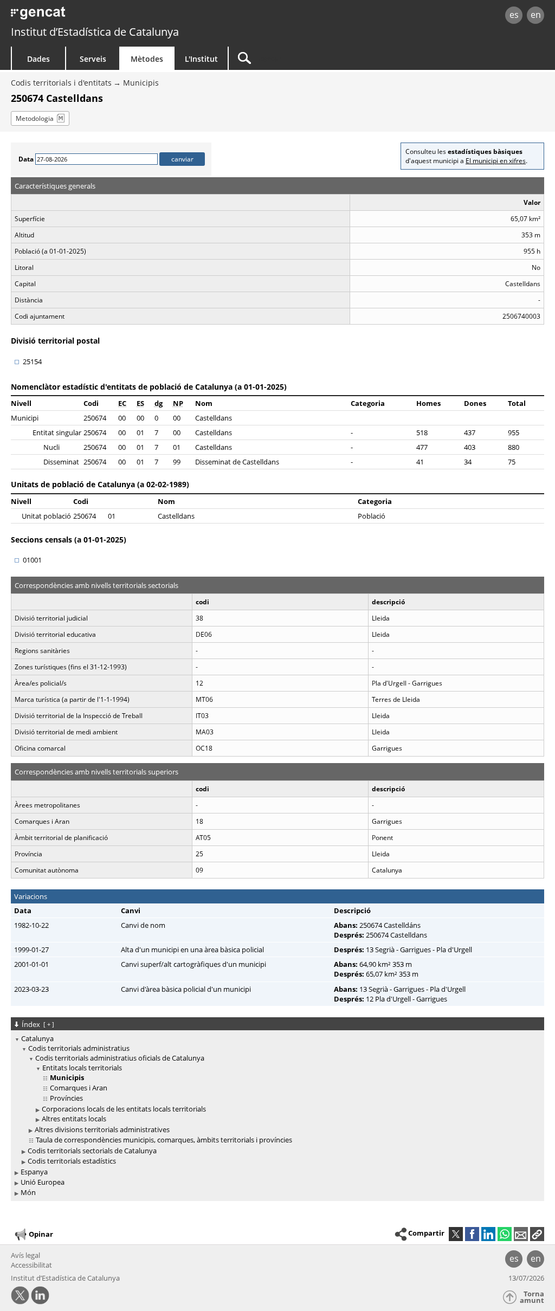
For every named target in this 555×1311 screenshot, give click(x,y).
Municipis (141, 83)
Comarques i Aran (78, 1088)
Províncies (66, 1098)
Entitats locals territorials (82, 1068)
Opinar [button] (41, 1233)
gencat (117, 16)
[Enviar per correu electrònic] (521, 1234)
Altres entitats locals (74, 1118)
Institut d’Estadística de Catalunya (95, 31)
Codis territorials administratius (79, 1048)
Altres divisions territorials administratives (102, 1129)
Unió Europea (42, 1182)
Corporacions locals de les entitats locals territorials (124, 1109)
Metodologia (35, 118)
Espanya (34, 1172)
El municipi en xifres (496, 160)
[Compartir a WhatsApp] (505, 1234)
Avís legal (25, 1255)
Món (28, 1192)
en (536, 15)
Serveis (93, 59)
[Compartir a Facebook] (472, 1234)
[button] (537, 1234)
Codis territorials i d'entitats (61, 83)
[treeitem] (275, 1100)
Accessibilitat (31, 1265)
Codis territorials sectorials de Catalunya (92, 1150)
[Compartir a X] (456, 1234)
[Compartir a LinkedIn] (488, 1234)
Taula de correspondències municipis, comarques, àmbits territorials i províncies (164, 1140)
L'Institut (201, 59)
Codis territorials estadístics (72, 1161)
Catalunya (37, 1038)
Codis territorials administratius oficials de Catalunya (119, 1058)
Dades (38, 59)
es (514, 15)
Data (26, 159)
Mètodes (147, 59)
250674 (94, 418)
